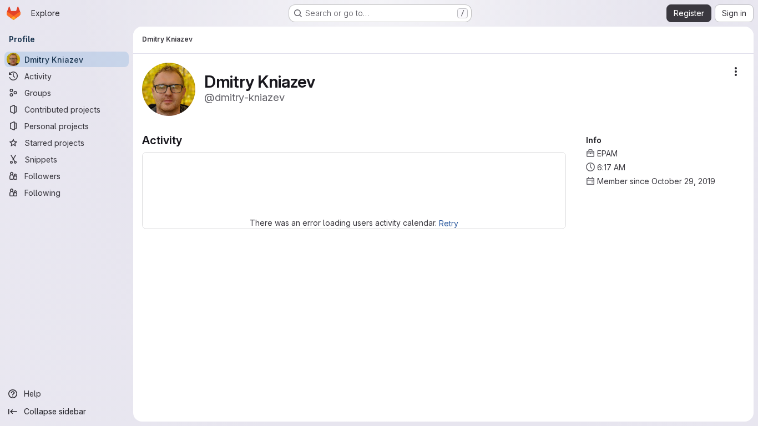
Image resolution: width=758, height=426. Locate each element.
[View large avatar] (168, 88)
